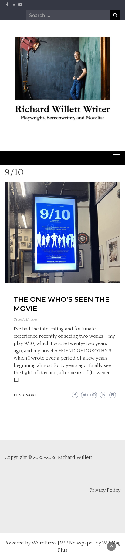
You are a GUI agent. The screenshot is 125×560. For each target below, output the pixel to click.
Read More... (27, 395)
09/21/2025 (27, 320)
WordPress (44, 543)
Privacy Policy (105, 490)
